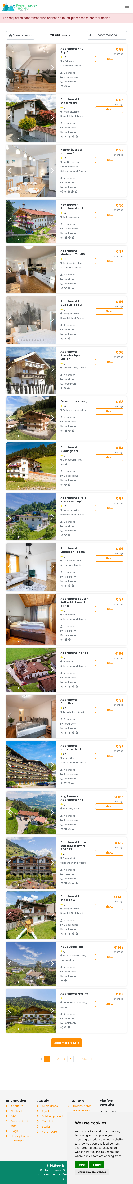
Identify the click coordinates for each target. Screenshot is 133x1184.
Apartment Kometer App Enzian (70, 355)
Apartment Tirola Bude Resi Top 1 (73, 499)
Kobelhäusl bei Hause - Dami (71, 151)
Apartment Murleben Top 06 (72, 550)
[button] (18, 87)
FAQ (13, 1116)
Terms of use (61, 1174)
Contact (16, 1111)
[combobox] (110, 35)
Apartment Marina (74, 994)
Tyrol (45, 1111)
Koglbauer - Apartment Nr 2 (71, 798)
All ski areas (50, 1106)
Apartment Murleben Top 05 (72, 252)
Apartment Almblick (68, 701)
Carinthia (48, 1121)
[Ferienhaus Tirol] (19, 6)
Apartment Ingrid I (74, 653)
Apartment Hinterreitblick (71, 747)
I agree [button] (82, 1164)
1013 (84, 1059)
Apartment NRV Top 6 (72, 50)
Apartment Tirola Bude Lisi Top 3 (73, 303)
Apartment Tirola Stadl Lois (73, 898)
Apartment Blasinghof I (69, 449)
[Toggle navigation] (127, 6)
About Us (17, 1106)
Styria (46, 1127)
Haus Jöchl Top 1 (72, 947)
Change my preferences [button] (92, 1171)
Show (109, 59)
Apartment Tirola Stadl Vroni (73, 101)
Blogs (14, 1131)
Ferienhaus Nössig (73, 401)
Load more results (66, 1043)
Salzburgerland (52, 1116)
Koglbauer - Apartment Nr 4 (71, 206)
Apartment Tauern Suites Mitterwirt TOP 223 (74, 846)
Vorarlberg (49, 1132)
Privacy (56, 1170)
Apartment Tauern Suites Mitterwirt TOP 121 (74, 602)
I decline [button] (97, 1164)
